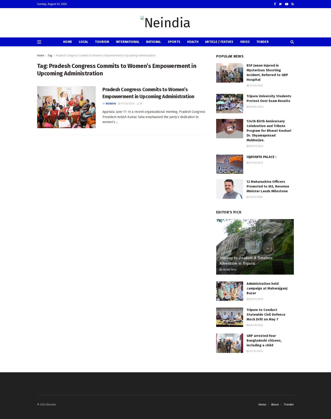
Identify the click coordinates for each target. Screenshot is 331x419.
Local (83, 42)
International (128, 42)
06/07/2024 (256, 146)
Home (67, 42)
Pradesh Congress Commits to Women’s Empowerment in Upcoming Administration (106, 55)
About (275, 404)
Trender (289, 404)
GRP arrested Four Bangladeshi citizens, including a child (264, 340)
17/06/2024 (127, 103)
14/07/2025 (256, 197)
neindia (111, 103)
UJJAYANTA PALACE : (261, 157)
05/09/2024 (256, 106)
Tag (50, 55)
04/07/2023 (256, 299)
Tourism (102, 42)
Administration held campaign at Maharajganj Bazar (267, 288)
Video (245, 42)
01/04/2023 (256, 162)
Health (192, 42)
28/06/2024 (229, 269)
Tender (262, 42)
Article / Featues (219, 42)
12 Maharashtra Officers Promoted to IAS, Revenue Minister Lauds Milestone (268, 186)
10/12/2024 (256, 351)
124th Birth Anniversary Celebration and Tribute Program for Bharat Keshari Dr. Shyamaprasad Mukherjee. (269, 130)
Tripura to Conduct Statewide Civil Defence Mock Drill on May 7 (266, 314)
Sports (174, 42)
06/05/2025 (256, 325)
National (153, 42)
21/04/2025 (256, 85)
